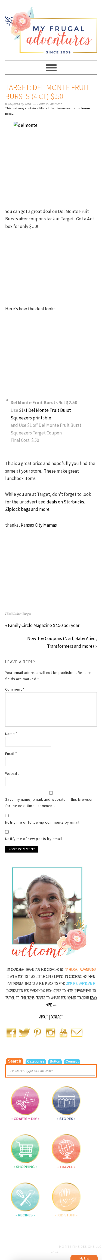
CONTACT (57, 1017)
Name (11, 733)
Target (26, 614)
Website (12, 773)
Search (14, 1061)
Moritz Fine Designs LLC (80, 1246)
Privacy (52, 1252)
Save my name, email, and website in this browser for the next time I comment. (49, 802)
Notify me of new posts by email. (34, 838)
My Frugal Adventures (51, 27)
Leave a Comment (49, 104)
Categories (35, 1061)
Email (11, 753)
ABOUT (43, 1017)
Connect (72, 1061)
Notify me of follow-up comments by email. (43, 822)
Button (55, 1061)
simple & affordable (80, 984)
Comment (15, 689)
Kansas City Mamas (39, 525)
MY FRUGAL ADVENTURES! (80, 969)
